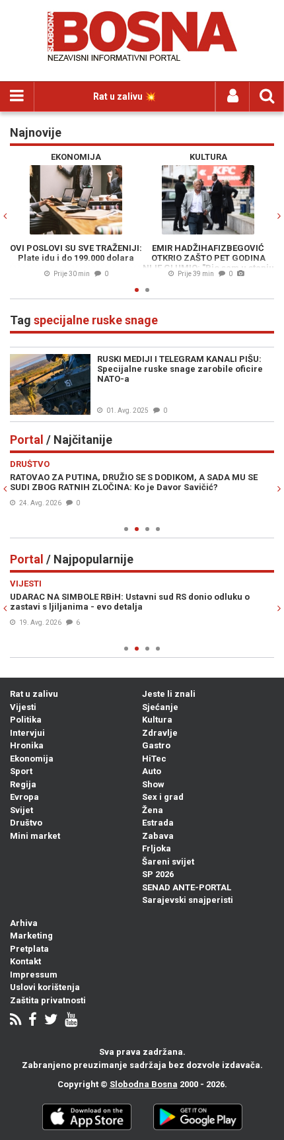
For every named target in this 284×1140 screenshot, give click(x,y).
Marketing (31, 936)
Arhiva (24, 923)
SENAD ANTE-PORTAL (186, 887)
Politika (26, 720)
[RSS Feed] (15, 1021)
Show (153, 784)
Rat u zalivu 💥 (124, 96)
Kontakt (25, 961)
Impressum (33, 975)
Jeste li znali (168, 694)
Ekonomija (31, 759)
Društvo (26, 823)
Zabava (158, 836)
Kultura (157, 720)
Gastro (156, 745)
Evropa (24, 797)
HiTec (154, 759)
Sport (21, 771)
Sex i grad (163, 797)
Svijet (21, 810)
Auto (151, 771)
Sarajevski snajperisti (187, 900)
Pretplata (29, 949)
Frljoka (156, 848)
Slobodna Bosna (144, 1084)
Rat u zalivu (34, 694)
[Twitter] (50, 1021)
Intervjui (27, 733)
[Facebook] (32, 1021)
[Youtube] (71, 1021)
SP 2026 (158, 874)
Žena (152, 810)
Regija (23, 784)
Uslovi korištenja (45, 987)
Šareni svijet (168, 862)
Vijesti (23, 707)
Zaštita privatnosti (48, 1000)
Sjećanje (160, 707)
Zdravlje (160, 733)
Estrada (158, 823)
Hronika (27, 745)
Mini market (35, 836)
